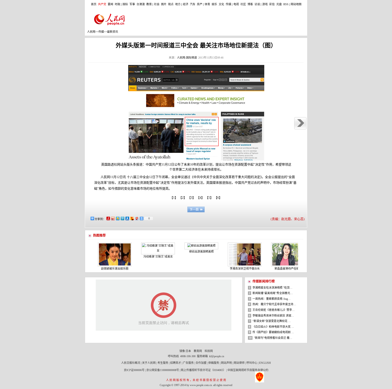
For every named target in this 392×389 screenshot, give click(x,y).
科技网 (209, 351)
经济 (185, 4)
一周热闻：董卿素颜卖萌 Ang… (271, 298)
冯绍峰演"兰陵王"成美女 (150, 256)
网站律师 (239, 362)
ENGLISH (265, 362)
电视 (236, 4)
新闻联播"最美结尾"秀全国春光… (272, 293)
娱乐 (214, 4)
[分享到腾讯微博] (122, 218)
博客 (250, 4)
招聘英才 (175, 362)
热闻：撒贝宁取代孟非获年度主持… (274, 304)
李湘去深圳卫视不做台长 (237, 268)
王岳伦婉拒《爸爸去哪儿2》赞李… (273, 310)
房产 (199, 4)
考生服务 (162, 362)
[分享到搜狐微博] (131, 218)
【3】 (192, 197)
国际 (125, 4)
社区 (243, 4)
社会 (156, 4)
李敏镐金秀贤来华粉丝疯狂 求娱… (273, 315)
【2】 (183, 197)
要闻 (110, 4)
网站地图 (296, 4)
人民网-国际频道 (187, 57)
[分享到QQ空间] (117, 218)
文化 (221, 4)
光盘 (279, 4)
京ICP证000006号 (134, 370)
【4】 (201, 197)
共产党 (102, 4)
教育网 (198, 351)
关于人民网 (149, 362)
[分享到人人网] (127, 218)
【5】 (210, 197)
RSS (285, 4)
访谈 (257, 4)
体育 (207, 4)
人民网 (91, 31)
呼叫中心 (251, 362)
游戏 (265, 4)
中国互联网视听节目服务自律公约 (248, 370)
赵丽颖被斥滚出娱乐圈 (107, 268)
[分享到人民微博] (107, 218)
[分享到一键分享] (141, 218)
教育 (149, 4)
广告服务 (188, 362)
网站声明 (226, 362)
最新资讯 (112, 31)
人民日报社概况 (130, 362)
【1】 (174, 197)
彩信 (272, 4)
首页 (93, 4)
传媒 (228, 4)
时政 (117, 4)
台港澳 (141, 4)
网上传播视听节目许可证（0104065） (203, 370)
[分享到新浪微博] (112, 218)
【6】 (219, 197)
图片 (164, 4)
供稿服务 (213, 362)
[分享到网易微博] (136, 218)
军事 (132, 4)
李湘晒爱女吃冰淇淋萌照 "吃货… (272, 287)
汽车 (192, 4)
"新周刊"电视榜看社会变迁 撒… (273, 337)
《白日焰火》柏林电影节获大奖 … (273, 326)
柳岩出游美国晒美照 (193, 251)
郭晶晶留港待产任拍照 (280, 268)
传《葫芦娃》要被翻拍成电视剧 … (273, 332)
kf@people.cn (216, 356)
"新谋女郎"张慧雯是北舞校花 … (271, 321)
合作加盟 (201, 362)
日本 (188, 351)
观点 (171, 4)
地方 (178, 4)
